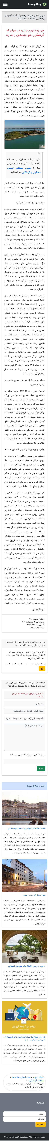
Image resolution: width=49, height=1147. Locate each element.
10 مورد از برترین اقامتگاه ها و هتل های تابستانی (26, 966)
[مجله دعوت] (37, 4)
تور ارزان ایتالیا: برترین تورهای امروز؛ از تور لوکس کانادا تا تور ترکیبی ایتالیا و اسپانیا (24, 1038)
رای (41, 668)
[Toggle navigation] (5, 4)
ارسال (40, 768)
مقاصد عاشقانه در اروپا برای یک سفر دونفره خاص (26, 828)
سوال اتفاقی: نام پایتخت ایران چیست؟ (27, 754)
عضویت (40, 1124)
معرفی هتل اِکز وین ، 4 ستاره (34, 895)
